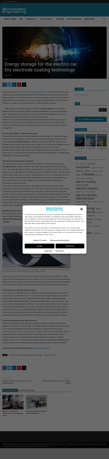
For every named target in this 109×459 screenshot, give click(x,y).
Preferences (70, 246)
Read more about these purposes (59, 240)
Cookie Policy (48, 251)
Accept (39, 246)
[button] (81, 209)
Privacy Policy (60, 251)
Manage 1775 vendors (40, 240)
